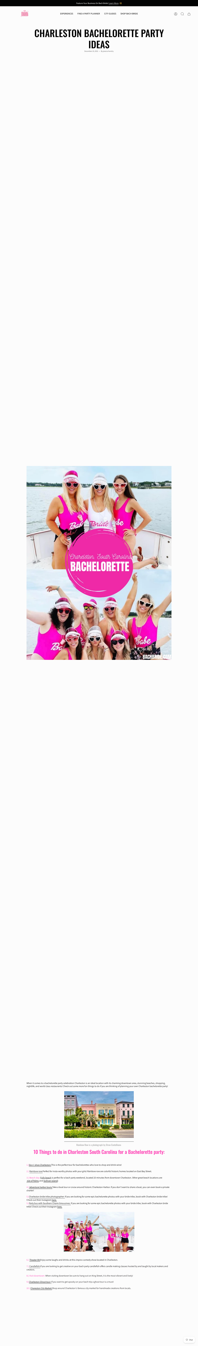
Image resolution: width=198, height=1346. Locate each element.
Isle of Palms (33, 1180)
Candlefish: (34, 1266)
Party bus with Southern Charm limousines (49, 1203)
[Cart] (189, 13)
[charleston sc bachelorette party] (70, 1203)
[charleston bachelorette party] (99, 1115)
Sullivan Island (50, 1180)
